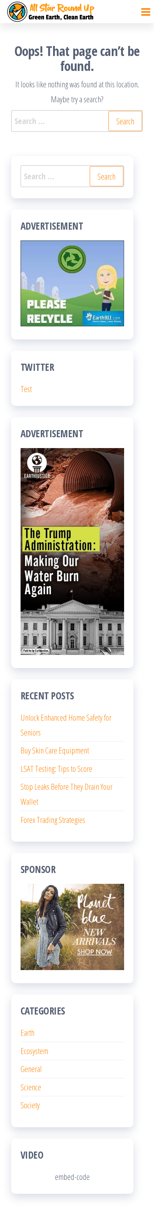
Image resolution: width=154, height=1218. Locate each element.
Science (31, 1087)
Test (26, 388)
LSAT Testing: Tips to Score (56, 768)
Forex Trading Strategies (53, 819)
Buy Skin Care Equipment (55, 750)
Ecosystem (34, 1050)
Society (30, 1104)
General (31, 1068)
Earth (27, 1032)
